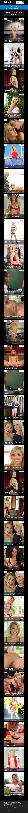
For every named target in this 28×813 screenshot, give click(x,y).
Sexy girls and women (8, 2)
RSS (11, 804)
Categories (11, 8)
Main (6, 8)
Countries (16, 8)
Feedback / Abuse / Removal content (12, 802)
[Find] (23, 2)
